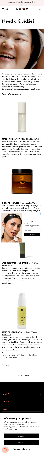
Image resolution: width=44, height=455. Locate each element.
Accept (21, 435)
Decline (21, 442)
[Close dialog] (41, 214)
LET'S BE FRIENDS (32, 234)
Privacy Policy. (12, 429)
